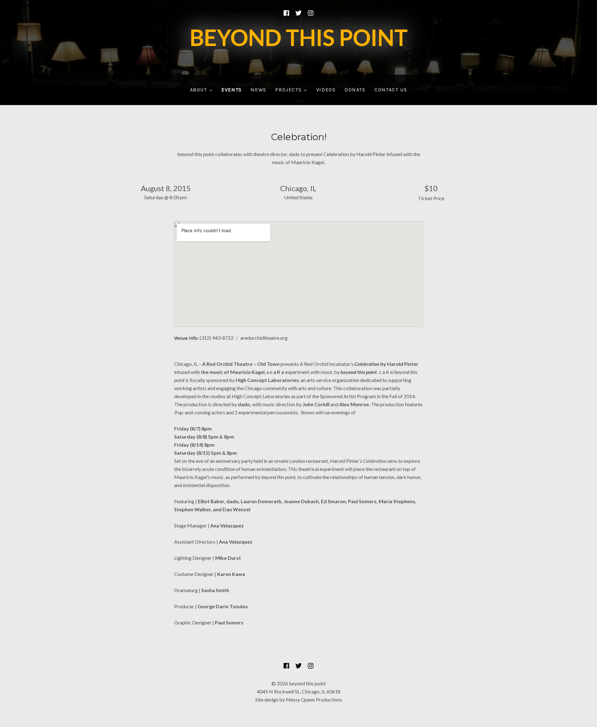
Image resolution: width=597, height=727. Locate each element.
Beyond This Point (299, 37)
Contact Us (390, 90)
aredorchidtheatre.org (264, 338)
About (203, 91)
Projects (293, 91)
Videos (326, 90)
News (258, 90)
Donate (355, 90)
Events (231, 90)
